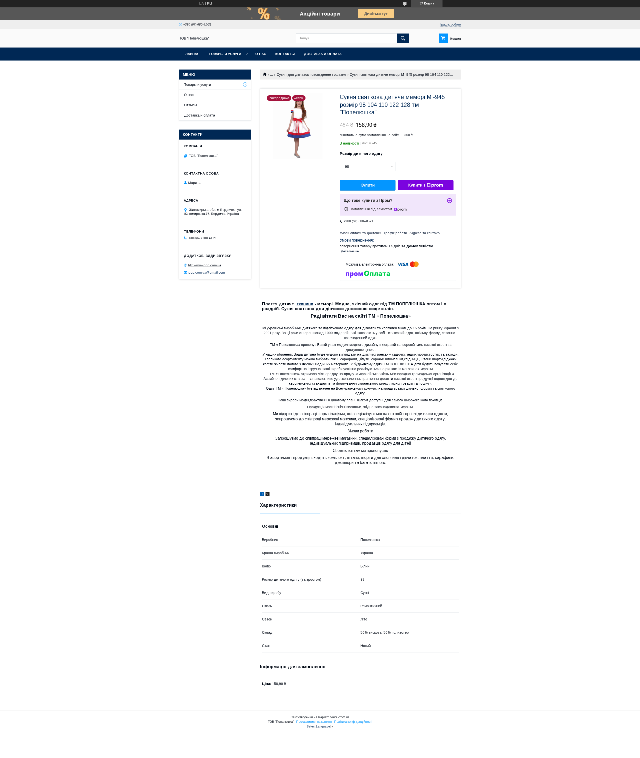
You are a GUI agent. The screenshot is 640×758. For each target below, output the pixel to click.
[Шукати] (403, 38)
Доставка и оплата (323, 54)
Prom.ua (344, 717)
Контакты (285, 54)
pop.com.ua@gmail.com (206, 272)
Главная (192, 54)
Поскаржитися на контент (314, 721)
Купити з (417, 185)
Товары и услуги (224, 54)
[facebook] (262, 495)
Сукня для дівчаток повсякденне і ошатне (311, 75)
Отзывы (190, 105)
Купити (367, 185)
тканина (304, 304)
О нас (260, 54)
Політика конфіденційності (353, 721)
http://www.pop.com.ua (204, 265)
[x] (268, 495)
